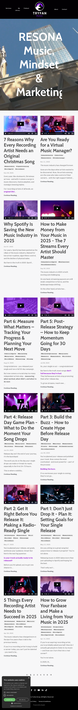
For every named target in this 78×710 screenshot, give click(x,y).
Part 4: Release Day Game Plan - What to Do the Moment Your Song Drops (20, 428)
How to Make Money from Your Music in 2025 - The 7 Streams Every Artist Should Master (54, 240)
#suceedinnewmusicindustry (48, 264)
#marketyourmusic (46, 443)
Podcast (26, 8)
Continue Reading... (11, 195)
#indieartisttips (59, 155)
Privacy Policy (31, 701)
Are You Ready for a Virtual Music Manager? (56, 145)
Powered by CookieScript (16, 706)
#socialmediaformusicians (66, 446)
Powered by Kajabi (39, 705)
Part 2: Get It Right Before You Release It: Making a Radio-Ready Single (20, 519)
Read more (17, 689)
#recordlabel (8, 538)
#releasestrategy (20, 359)
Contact (64, 9)
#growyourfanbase (58, 627)
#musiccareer (57, 535)
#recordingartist (9, 169)
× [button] (28, 678)
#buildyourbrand (20, 621)
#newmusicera (45, 356)
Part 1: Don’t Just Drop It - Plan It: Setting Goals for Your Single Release (56, 519)
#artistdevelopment (9, 535)
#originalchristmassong (22, 166)
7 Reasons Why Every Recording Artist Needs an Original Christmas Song (20, 150)
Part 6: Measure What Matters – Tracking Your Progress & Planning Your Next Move (19, 335)
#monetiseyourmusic (63, 262)
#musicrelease (57, 443)
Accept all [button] (9, 699)
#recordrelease (66, 356)
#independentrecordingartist (49, 262)
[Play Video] (5, 133)
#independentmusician (47, 155)
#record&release (9, 359)
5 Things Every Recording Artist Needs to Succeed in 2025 (20, 608)
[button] (16, 703)
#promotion (44, 446)
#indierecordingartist (10, 353)
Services (8, 8)
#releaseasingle (19, 446)
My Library (17, 9)
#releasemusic (29, 446)
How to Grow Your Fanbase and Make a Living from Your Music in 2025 (56, 611)
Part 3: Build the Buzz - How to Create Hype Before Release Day (56, 428)
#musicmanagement (59, 629)
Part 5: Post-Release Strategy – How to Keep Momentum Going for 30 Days (56, 335)
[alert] (16, 692)
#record (30, 535)
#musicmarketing (22, 353)
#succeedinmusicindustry (48, 449)
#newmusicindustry (9, 166)
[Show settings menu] (32, 133)
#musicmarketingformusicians (49, 353)
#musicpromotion (9, 356)
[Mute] (28, 133)
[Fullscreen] (36, 133)
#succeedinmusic (19, 169)
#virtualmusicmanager (59, 158)
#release (15, 538)
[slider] (19, 133)
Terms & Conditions (45, 701)
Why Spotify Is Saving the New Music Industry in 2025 (20, 232)
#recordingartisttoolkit (47, 635)
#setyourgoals (28, 626)
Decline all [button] (22, 699)
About (56, 9)
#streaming (30, 359)
